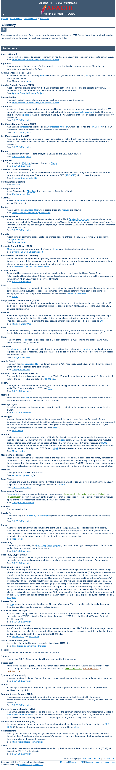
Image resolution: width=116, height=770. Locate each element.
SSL (50, 388)
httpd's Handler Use (21, 324)
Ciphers (61, 484)
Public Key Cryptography (38, 515)
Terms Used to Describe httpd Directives (31, 212)
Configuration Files (21, 194)
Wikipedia (11, 597)
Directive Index (19, 242)
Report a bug (109, 762)
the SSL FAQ (18, 636)
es (94, 758)
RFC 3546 (34, 636)
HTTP (24, 340)
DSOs (104, 443)
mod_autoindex (90, 668)
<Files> (101, 494)
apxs (28, 81)
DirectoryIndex (73, 668)
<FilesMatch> (14, 497)
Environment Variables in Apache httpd (30, 266)
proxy (11, 604)
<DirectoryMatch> (86, 494)
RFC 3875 (70, 175)
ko (108, 758)
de (84, 758)
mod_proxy (17, 539)
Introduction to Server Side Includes (29, 646)
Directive (16, 184)
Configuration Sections (23, 502)
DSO (87, 75)
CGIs (102, 321)
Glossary (89, 762)
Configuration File (15, 239)
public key (28, 115)
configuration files (29, 210)
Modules (11, 249)
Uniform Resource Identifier (20, 714)
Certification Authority (84, 112)
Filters (15, 296)
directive (13, 494)
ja (103, 758)
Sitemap (98, 762)
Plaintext (26, 163)
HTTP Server (16, 18)
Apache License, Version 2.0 (30, 764)
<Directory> (69, 494)
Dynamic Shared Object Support (27, 252)
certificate (24, 127)
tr (113, 758)
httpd (55, 249)
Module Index (18, 451)
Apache (4, 18)
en (89, 758)
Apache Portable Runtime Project (28, 93)
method (20, 200)
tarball (55, 448)
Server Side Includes (76, 293)
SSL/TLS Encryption (21, 120)
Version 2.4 (44, 18)
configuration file (17, 349)
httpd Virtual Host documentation (27, 742)
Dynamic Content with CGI (24, 178)
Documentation (30, 18)
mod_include (13, 671)
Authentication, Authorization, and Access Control (35, 59)
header (56, 427)
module (43, 75)
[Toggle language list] (3, 30)
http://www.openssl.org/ (22, 475)
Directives (31, 191)
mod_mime (17, 430)
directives (64, 210)
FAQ (82, 762)
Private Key (96, 127)
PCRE (16, 595)
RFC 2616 (50, 379)
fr (99, 758)
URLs (76, 727)
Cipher (54, 163)
